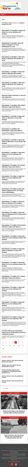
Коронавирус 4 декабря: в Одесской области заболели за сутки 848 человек (13, 117)
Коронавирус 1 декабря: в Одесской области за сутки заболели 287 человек (13, 154)
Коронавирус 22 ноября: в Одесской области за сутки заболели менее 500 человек (14, 264)
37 (23, 345)
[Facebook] (12, 464)
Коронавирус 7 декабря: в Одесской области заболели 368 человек (13, 72)
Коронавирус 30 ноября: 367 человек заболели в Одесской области (13, 166)
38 (3, 348)
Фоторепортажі (14, 417)
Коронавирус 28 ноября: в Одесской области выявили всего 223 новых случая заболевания (13, 190)
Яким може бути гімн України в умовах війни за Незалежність (14, 412)
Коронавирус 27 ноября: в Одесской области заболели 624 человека (13, 202)
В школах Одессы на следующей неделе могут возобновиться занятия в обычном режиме (13, 332)
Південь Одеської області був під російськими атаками (11, 365)
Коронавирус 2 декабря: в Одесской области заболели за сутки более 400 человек (14, 141)
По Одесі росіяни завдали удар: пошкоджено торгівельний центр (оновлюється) (11, 371)
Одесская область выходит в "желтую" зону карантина (14, 96)
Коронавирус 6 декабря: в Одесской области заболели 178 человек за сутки (13, 84)
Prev (2, 440)
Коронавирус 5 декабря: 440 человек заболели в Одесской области (13, 106)
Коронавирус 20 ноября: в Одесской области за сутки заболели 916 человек (13, 289)
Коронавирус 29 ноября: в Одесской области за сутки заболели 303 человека (13, 177)
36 (19, 345)
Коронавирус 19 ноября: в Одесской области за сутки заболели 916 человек (13, 303)
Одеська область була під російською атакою (12, 376)
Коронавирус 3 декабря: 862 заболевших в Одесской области (12, 129)
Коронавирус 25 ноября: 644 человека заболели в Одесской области (14, 226)
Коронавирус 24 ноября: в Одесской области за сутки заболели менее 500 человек (14, 237)
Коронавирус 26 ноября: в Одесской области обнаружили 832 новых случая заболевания (14, 214)
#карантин (16, 23)
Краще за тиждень (14, 393)
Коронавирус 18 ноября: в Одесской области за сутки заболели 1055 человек (13, 318)
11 (13, 345)
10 (9, 345)
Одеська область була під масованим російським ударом (12, 361)
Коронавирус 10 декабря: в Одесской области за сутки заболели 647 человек (13, 32)
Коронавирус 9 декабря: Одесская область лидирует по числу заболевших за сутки (12, 44)
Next (25, 440)
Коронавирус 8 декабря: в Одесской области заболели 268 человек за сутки (13, 58)
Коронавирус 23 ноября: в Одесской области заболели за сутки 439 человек (13, 250)
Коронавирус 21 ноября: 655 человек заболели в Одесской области (13, 277)
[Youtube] (16, 464)
